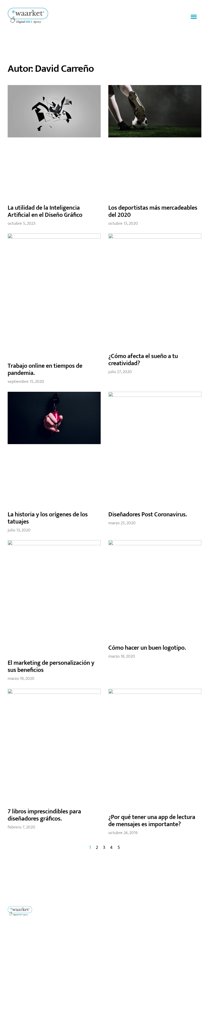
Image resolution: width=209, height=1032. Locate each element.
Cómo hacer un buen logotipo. (147, 648)
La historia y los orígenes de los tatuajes (48, 518)
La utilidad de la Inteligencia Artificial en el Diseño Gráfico (45, 211)
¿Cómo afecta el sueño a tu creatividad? (143, 360)
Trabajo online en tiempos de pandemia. (45, 369)
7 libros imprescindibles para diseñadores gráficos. (44, 815)
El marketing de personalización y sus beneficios (51, 666)
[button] (194, 17)
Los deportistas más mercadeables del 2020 (152, 211)
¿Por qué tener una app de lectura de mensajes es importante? (151, 820)
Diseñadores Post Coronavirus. (147, 514)
